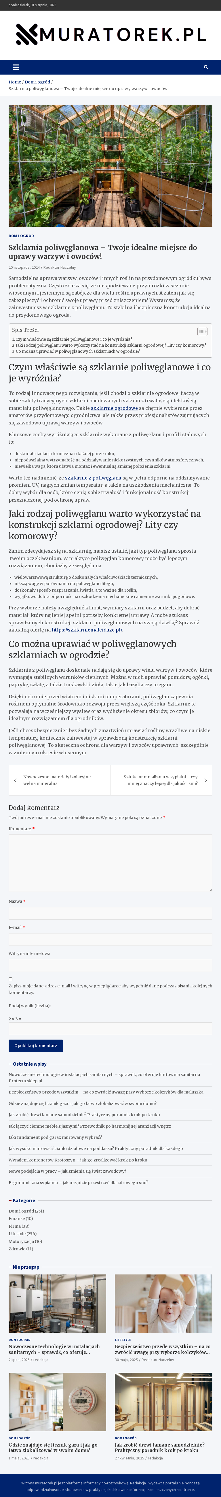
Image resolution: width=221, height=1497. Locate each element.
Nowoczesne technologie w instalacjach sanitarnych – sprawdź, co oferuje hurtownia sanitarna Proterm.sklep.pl (54, 1352)
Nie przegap (26, 1267)
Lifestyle (17, 1233)
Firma (15, 1226)
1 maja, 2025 (19, 1458)
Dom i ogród (21, 235)
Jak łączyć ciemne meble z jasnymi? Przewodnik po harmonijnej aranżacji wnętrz (90, 1126)
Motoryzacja (21, 1241)
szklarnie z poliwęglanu (93, 478)
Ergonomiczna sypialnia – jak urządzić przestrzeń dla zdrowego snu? (78, 1182)
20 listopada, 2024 (24, 267)
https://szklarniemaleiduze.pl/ (87, 630)
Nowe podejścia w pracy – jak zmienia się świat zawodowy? (67, 1171)
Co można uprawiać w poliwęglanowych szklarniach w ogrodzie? (78, 351)
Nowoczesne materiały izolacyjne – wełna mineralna (59, 780)
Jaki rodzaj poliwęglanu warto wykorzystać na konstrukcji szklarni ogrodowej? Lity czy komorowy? (111, 345)
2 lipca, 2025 (19, 1359)
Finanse (17, 1218)
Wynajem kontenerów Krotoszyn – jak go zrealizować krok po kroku (78, 1160)
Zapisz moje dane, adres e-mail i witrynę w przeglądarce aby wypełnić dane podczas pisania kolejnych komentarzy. (110, 989)
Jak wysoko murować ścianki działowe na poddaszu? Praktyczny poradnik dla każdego (96, 1148)
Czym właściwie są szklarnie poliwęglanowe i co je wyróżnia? (74, 339)
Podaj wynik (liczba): (30, 1005)
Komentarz (22, 828)
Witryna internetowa (29, 953)
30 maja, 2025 (126, 1359)
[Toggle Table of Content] (199, 331)
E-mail (17, 927)
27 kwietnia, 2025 (129, 1458)
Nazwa (17, 901)
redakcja (40, 1359)
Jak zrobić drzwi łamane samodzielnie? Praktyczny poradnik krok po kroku (84, 1114)
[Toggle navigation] (16, 67)
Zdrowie (17, 1249)
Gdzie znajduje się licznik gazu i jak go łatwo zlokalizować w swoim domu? (83, 1103)
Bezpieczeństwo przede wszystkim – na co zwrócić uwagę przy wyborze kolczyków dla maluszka (106, 1092)
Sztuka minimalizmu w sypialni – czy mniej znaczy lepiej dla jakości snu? (161, 780)
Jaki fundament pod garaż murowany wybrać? (55, 1137)
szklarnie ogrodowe (114, 408)
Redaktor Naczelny (59, 267)
